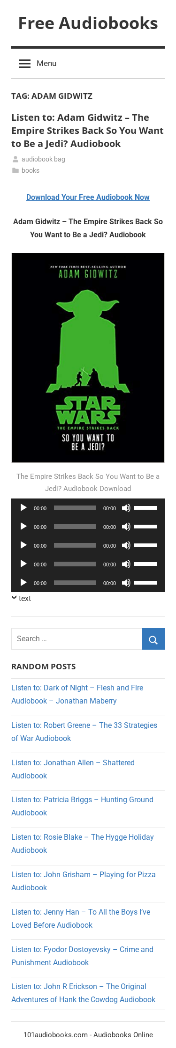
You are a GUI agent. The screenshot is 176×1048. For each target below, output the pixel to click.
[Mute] (126, 508)
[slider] (147, 506)
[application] (88, 507)
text (25, 598)
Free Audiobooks (88, 22)
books (30, 170)
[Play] (23, 508)
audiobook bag (43, 159)
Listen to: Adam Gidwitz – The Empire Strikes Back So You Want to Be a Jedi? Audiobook (87, 130)
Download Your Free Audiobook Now (88, 197)
